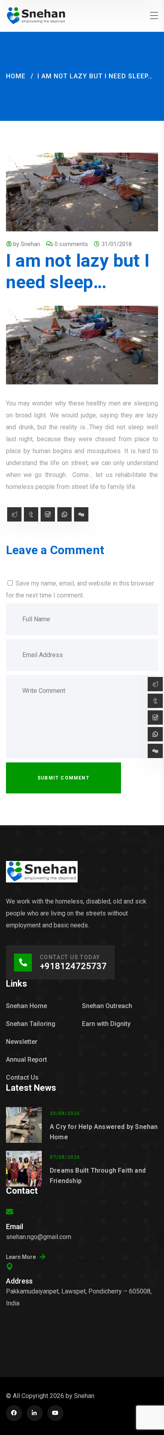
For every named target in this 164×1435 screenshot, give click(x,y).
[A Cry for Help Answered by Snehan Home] (24, 1125)
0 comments (71, 244)
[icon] (14, 1413)
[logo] (36, 15)
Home (15, 76)
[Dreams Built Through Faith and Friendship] (24, 1169)
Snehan (30, 244)
